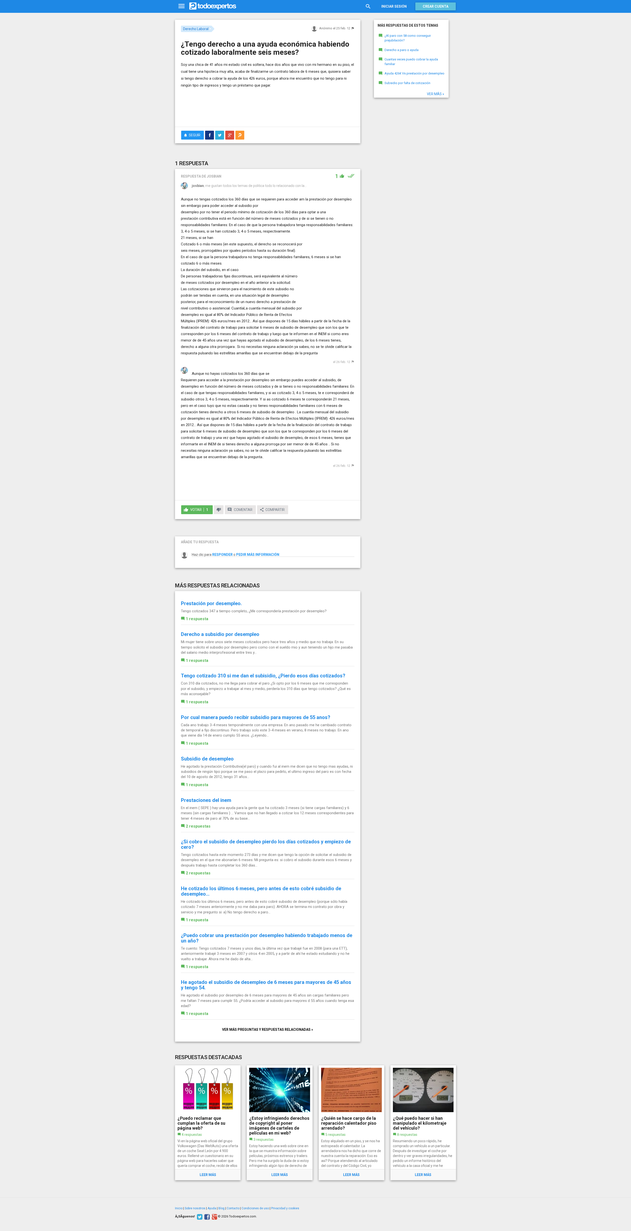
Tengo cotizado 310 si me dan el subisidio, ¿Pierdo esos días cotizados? (263, 676)
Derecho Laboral (196, 29)
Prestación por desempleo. (211, 603)
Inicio (178, 1208)
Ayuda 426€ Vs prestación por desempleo (414, 73)
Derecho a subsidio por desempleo (220, 634)
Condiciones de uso (255, 1208)
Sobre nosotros (195, 1208)
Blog (221, 1208)
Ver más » (435, 94)
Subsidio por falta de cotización (407, 83)
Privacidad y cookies (285, 1208)
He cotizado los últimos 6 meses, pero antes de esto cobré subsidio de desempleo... (261, 891)
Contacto (233, 1208)
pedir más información (257, 555)
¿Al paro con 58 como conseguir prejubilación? (408, 38)
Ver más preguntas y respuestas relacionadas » (267, 1030)
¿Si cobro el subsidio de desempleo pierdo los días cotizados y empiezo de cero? (266, 844)
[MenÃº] (181, 6)
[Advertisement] (267, 109)
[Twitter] (199, 1216)
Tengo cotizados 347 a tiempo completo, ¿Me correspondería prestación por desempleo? (254, 611)
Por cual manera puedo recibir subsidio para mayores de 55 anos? (255, 717)
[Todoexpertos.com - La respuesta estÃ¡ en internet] (213, 6)
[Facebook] (206, 1216)
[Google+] (213, 1216)
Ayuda (212, 1208)
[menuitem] (209, 135)
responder (222, 555)
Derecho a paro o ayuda (402, 50)
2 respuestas (198, 826)
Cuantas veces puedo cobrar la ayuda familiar (411, 61)
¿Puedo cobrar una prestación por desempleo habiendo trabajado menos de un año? (266, 938)
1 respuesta (197, 618)
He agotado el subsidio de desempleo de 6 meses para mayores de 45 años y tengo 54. (266, 985)
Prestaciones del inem (206, 800)
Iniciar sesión (394, 6)
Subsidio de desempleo (207, 759)
